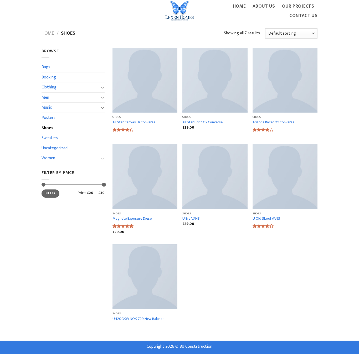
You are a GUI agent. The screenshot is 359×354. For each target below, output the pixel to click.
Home (239, 6)
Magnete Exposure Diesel (132, 218)
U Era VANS (191, 218)
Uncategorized (55, 148)
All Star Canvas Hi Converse (133, 122)
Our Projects (298, 6)
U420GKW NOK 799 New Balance (138, 318)
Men (45, 97)
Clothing (49, 87)
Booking (49, 77)
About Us (264, 6)
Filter (50, 193)
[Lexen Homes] (179, 11)
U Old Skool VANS (266, 218)
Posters (48, 117)
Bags (46, 67)
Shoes (47, 127)
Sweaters (50, 137)
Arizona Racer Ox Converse (273, 122)
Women (48, 158)
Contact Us (303, 15)
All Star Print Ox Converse (202, 122)
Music (47, 107)
